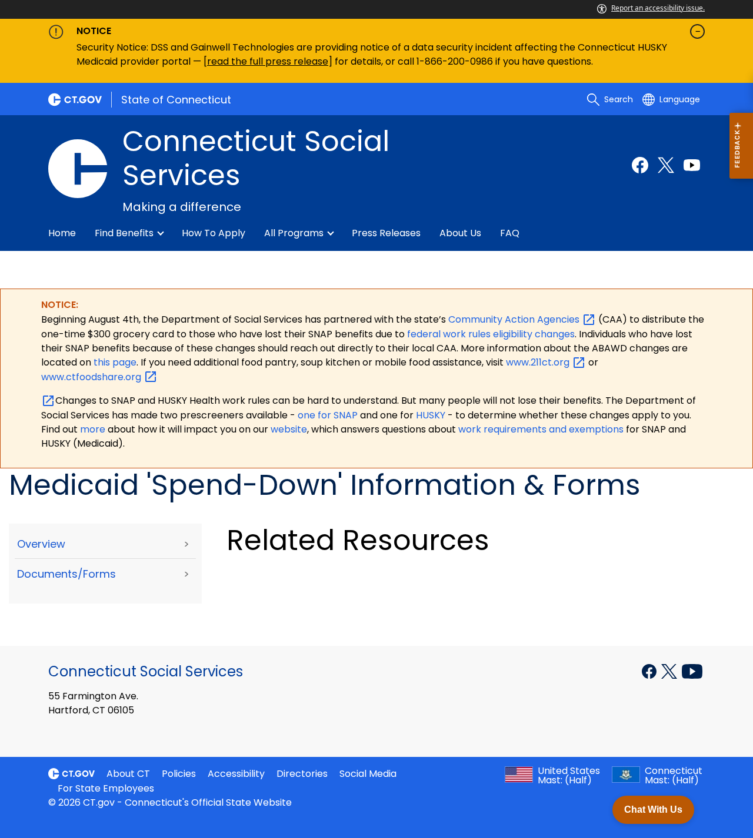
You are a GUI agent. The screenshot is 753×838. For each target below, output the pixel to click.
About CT (128, 773)
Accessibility (236, 773)
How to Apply (213, 233)
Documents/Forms (66, 574)
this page (113, 362)
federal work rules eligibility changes (491, 334)
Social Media (368, 773)
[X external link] (670, 670)
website (289, 429)
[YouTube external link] (692, 670)
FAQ (509, 233)
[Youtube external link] (692, 165)
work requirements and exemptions (541, 429)
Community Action (515, 319)
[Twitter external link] (666, 165)
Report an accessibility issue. (658, 8)
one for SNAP (328, 415)
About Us (460, 233)
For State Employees (106, 788)
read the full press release (267, 61)
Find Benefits (124, 233)
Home (62, 233)
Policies (179, 773)
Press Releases (386, 233)
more (94, 429)
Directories (302, 773)
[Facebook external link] (640, 165)
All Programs (294, 233)
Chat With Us (653, 809)
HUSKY (432, 415)
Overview (41, 544)
